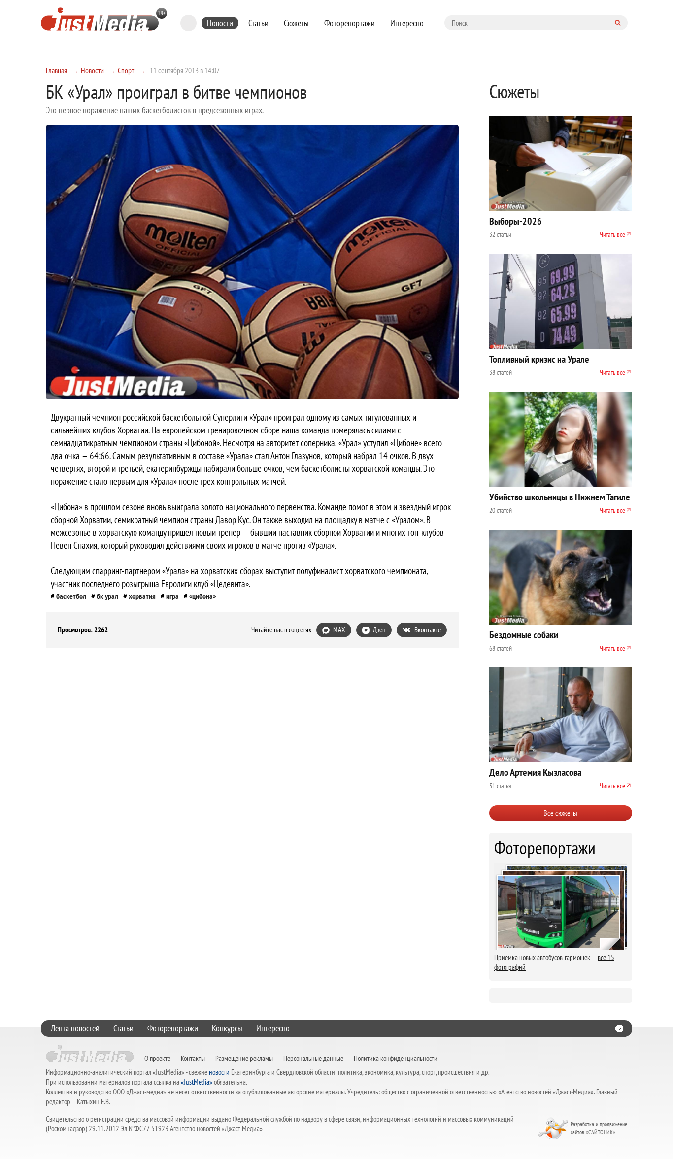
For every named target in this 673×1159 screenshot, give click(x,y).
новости (219, 1072)
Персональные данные (313, 1058)
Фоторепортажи (349, 23)
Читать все (612, 234)
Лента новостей (75, 1028)
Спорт (126, 70)
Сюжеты (296, 23)
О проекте (157, 1058)
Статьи (258, 23)
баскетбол (71, 596)
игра (172, 596)
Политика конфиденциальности (395, 1058)
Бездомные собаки (523, 635)
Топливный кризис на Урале (539, 359)
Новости (220, 23)
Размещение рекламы (244, 1058)
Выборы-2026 (515, 221)
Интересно (407, 23)
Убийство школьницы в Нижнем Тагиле (559, 497)
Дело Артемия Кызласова (535, 772)
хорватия (142, 596)
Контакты (193, 1058)
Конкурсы (227, 1028)
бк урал (107, 596)
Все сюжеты (560, 813)
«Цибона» (202, 596)
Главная (56, 70)
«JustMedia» (196, 1082)
